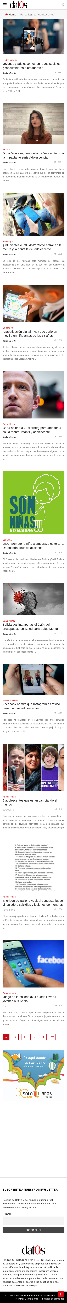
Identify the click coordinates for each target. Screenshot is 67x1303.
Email (7, 1214)
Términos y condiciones (26, 1298)
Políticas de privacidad (53, 1298)
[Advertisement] (33, 1143)
